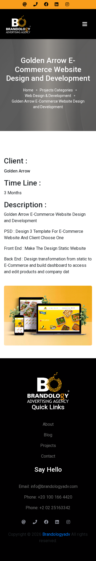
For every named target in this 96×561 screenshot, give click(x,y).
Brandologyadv (56, 534)
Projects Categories (56, 90)
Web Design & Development (48, 96)
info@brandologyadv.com (54, 486)
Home (28, 90)
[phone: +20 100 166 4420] (37, 4)
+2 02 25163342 (54, 507)
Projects (48, 445)
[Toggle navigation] (85, 24)
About (48, 424)
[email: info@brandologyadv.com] (27, 4)
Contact (48, 456)
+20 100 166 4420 (55, 497)
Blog (48, 434)
